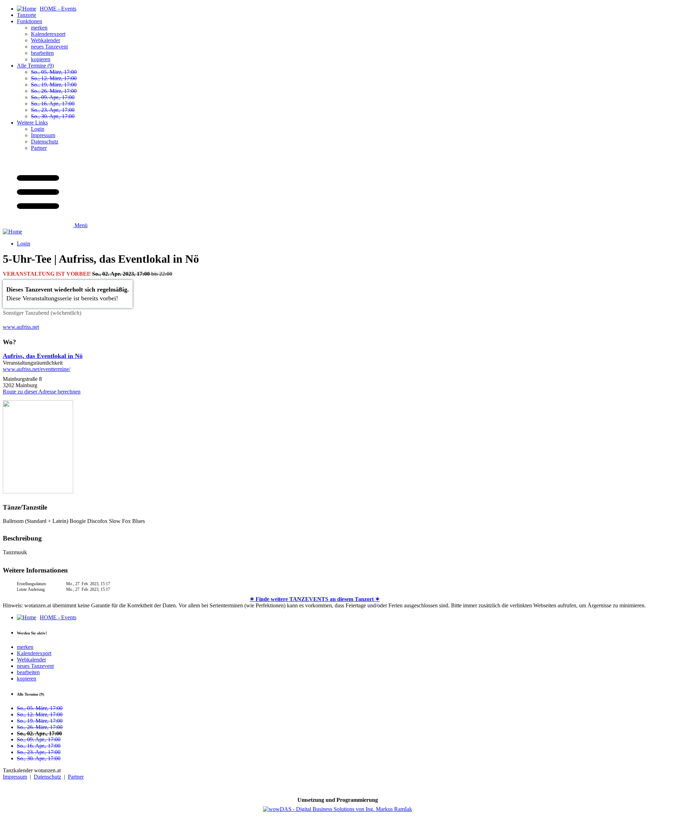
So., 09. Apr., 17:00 (53, 97)
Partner (39, 148)
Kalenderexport (48, 34)
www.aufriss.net (21, 327)
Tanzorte (26, 15)
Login (37, 129)
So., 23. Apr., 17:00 (53, 110)
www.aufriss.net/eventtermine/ (36, 369)
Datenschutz (44, 142)
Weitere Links (32, 123)
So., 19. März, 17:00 (54, 85)
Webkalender (45, 40)
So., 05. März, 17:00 (54, 72)
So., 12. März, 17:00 (54, 78)
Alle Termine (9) (35, 66)
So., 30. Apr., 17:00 (53, 116)
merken (39, 28)
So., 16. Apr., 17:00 (53, 104)
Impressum (43, 135)
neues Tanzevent (49, 47)
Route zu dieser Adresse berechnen (42, 392)
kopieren (40, 59)
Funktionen (29, 21)
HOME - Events (58, 617)
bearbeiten (42, 53)
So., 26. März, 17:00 (54, 91)
